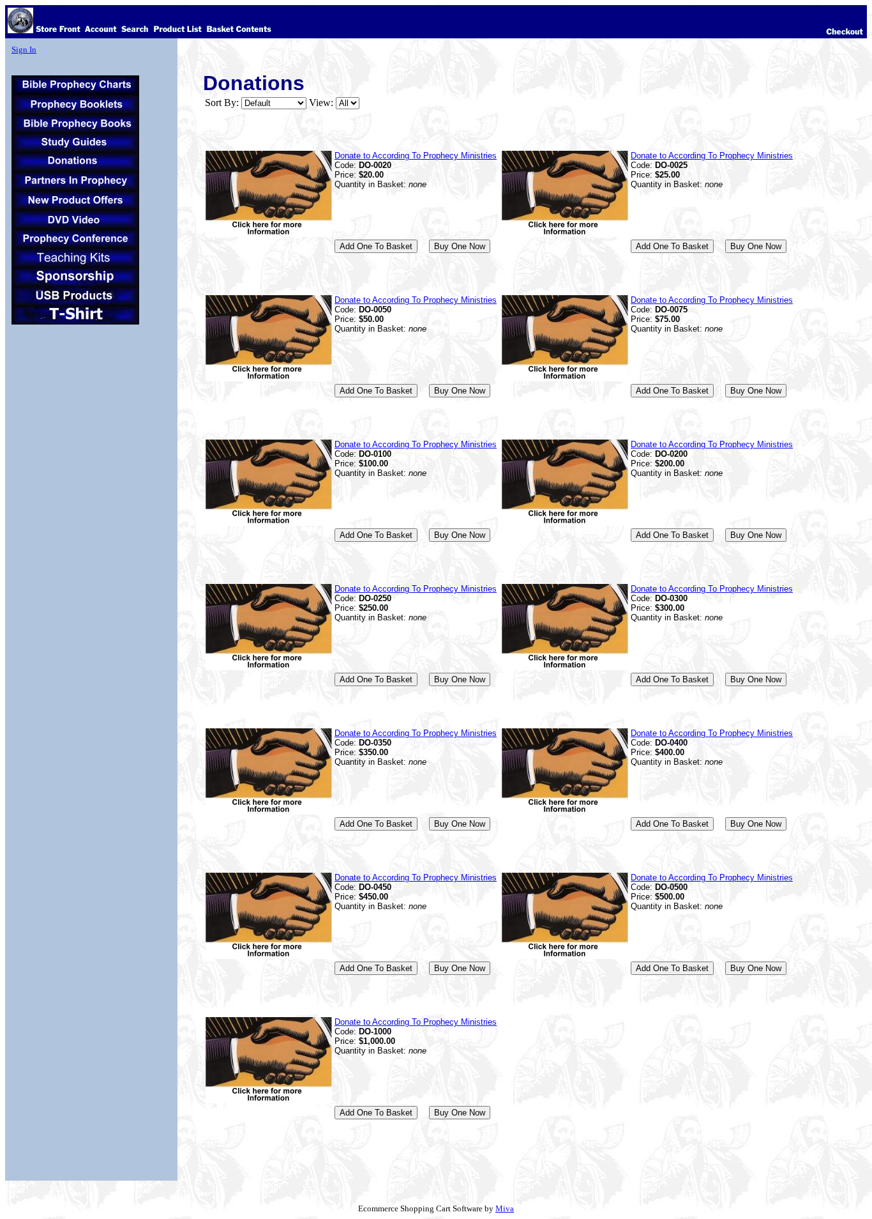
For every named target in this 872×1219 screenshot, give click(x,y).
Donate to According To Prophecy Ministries (416, 155)
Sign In (23, 49)
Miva (504, 1208)
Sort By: (222, 102)
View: (321, 102)
